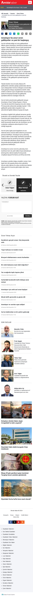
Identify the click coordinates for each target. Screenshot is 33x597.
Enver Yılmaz (20, 13)
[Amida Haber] (9, 2)
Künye (12, 515)
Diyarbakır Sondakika (8, 534)
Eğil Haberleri (6, 567)
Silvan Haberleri (7, 585)
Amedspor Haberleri (8, 539)
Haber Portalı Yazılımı (9, 594)
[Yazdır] (26, 34)
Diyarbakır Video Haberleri (10, 537)
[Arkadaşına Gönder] (22, 34)
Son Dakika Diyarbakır (9, 531)
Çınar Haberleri (7, 588)
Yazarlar (12, 13)
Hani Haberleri (7, 561)
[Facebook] (2, 34)
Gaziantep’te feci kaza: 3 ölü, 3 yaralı (17, 7)
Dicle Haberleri (7, 577)
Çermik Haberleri (7, 569)
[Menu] (30, 2)
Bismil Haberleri (7, 575)
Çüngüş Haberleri (7, 572)
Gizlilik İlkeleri (24, 515)
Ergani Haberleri (7, 580)
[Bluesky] (10, 34)
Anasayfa (5, 13)
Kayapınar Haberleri (8, 553)
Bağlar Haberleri (7, 545)
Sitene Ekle (16, 517)
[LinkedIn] (14, 34)
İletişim (17, 515)
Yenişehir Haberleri (8, 550)
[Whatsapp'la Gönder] (18, 34)
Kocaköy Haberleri (8, 583)
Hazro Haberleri (7, 564)
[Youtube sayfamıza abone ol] (18, 522)
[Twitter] (6, 34)
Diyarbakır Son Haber (9, 542)
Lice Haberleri (7, 556)
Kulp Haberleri (7, 558)
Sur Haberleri (6, 548)
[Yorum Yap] (30, 34)
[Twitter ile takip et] (14, 522)
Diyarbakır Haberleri (8, 529)
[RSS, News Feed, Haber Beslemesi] (23, 522)
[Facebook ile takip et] (10, 522)
